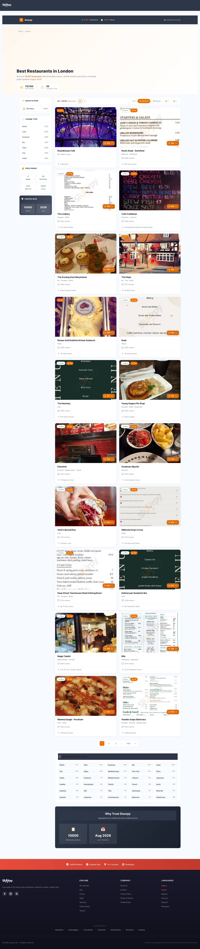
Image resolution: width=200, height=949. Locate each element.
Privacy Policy (125, 894)
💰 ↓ (175, 101)
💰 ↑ (167, 101)
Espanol (164, 894)
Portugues (165, 906)
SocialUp (142, 930)
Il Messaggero (73, 930)
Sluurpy (82, 911)
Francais (164, 898)
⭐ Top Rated (144, 101)
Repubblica (59, 930)
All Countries (84, 886)
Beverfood (102, 930)
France (82, 894)
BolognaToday (116, 930)
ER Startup (129, 930)
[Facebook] (4, 893)
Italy (81, 890)
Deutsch (164, 902)
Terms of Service (126, 898)
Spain (82, 898)
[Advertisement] (100, 50)
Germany (83, 902)
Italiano (164, 886)
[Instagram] (10, 893)
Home (20, 31)
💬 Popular (157, 101)
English (164, 890)
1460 (128, 743)
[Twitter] (16, 893)
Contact (123, 890)
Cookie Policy (125, 902)
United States (85, 906)
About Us (123, 886)
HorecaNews (88, 930)
